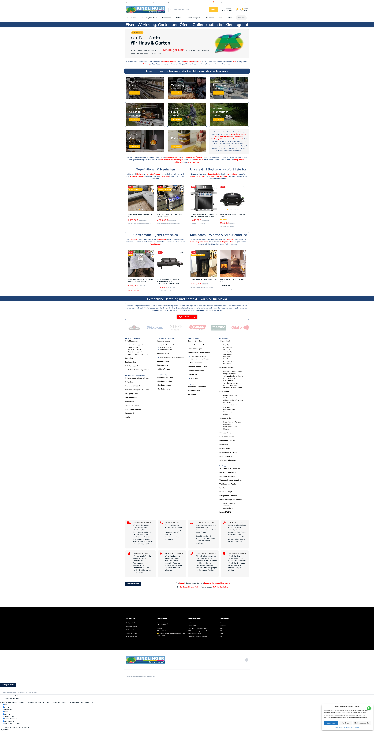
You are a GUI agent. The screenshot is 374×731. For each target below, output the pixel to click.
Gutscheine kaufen (225, 631)
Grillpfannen (227, 424)
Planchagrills (227, 354)
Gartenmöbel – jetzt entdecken (155, 235)
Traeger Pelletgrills (229, 374)
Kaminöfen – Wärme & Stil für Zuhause (218, 235)
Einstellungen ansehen (362, 723)
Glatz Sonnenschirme (198, 356)
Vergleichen (153, 194)
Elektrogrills (227, 356)
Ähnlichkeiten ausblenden (11, 696)
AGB (221, 636)
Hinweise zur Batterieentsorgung (197, 636)
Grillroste (226, 429)
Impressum (356, 727)
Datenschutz (349, 727)
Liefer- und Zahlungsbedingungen (197, 628)
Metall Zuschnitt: (131, 341)
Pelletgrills (226, 349)
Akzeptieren (331, 723)
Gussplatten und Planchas (232, 422)
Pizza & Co (226, 407)
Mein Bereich (192, 623)
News (221, 633)
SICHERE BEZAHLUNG (206, 523)
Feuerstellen (227, 363)
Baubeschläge (130, 362)
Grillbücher (226, 414)
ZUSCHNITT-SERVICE (175, 554)
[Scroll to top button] (1, 689)
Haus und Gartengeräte (136, 376)
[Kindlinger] (145, 9)
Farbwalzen (227, 506)
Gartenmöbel (166, 18)
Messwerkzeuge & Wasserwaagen (172, 357)
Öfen (220, 18)
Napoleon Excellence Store (232, 371)
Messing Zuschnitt (134, 349)
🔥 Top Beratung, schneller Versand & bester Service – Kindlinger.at (230, 2)
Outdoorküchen (228, 361)
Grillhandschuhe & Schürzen (233, 400)
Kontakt (222, 628)
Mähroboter (210, 18)
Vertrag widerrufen (133, 583)
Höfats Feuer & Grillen (230, 385)
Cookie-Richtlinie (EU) (194, 633)
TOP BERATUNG (173, 523)
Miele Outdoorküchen (230, 383)
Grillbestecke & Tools (230, 395)
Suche (213, 9)
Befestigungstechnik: (133, 366)
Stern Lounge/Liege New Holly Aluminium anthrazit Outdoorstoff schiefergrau (168, 281)
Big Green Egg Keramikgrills (233, 376)
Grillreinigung (227, 412)
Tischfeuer (195, 378)
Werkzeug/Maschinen (149, 18)
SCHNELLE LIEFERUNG (143, 523)
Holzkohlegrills (228, 347)
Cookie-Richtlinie (340, 727)
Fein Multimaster (166, 349)
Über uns (222, 623)
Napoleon (241, 18)
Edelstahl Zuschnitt (135, 352)
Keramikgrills (227, 352)
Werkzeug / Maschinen (167, 338)
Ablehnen (345, 723)
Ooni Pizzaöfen (228, 381)
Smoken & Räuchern (230, 405)
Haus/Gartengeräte (194, 18)
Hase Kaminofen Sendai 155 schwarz (204, 280)
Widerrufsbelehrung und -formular (198, 631)
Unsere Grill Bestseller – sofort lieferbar (218, 169)
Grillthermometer (229, 409)
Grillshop (179, 18)
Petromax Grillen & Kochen (232, 388)
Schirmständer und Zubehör (201, 359)
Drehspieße (227, 402)
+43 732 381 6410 (131, 633)
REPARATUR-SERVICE (143, 554)
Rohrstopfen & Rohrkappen (138, 354)
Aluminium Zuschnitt (135, 345)
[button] (153, 187)
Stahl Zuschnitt (133, 347)
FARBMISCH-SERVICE (238, 554)
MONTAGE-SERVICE (237, 523)
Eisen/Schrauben (131, 18)
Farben (229, 18)
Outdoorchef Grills (229, 378)
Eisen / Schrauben (133, 338)
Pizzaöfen (226, 359)
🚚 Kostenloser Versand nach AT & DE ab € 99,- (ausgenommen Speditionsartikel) (147, 2)
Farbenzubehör (228, 508)
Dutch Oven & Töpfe (230, 427)
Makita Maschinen (166, 347)
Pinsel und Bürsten (229, 503)
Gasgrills (226, 345)
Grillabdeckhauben (229, 398)
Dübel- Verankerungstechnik (138, 370)
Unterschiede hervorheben (12, 698)
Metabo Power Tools (167, 345)
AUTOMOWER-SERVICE (207, 554)
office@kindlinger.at (131, 636)
